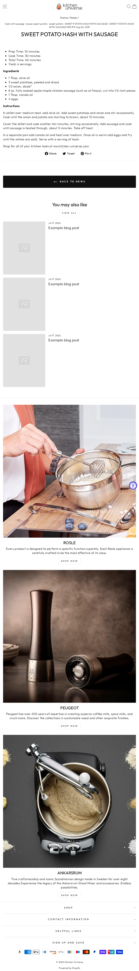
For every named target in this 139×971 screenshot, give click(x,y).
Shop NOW (69, 561)
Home (64, 17)
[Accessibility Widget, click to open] (133, 486)
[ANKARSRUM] (69, 801)
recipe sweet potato (37, 23)
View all (69, 213)
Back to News (72, 181)
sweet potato (56, 23)
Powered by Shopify (69, 967)
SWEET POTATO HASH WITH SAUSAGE (86, 23)
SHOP (68, 907)
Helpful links (69, 931)
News (73, 17)
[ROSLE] (69, 471)
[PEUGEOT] (69, 636)
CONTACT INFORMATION (68, 919)
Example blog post (63, 227)
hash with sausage (14, 23)
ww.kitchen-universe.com (71, 146)
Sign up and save (68, 942)
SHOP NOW (69, 726)
